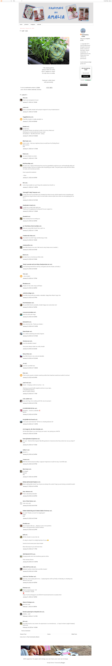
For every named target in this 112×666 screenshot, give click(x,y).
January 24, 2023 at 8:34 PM (30, 377)
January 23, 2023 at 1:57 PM (30, 278)
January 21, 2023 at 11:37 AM (30, 148)
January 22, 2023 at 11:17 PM (30, 230)
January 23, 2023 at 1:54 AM (30, 240)
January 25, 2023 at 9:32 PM (30, 414)
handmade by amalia (85, 35)
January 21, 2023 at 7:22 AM (30, 111)
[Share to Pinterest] (51, 87)
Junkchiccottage (27, 293)
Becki (24, 254)
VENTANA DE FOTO (28, 554)
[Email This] (47, 87)
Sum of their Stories (28, 501)
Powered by (83, 80)
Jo (23, 363)
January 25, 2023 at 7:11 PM (30, 393)
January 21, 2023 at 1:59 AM (30, 102)
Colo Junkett (26, 398)
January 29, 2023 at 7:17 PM (30, 549)
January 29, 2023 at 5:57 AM (30, 518)
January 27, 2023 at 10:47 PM (30, 486)
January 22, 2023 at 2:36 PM (30, 221)
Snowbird (25, 216)
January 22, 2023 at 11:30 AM (30, 211)
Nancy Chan (26, 354)
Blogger (63, 662)
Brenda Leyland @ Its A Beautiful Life (32, 611)
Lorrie (24, 107)
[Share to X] (49, 87)
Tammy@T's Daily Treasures (30, 192)
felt (25, 89)
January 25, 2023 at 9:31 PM (30, 403)
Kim (24, 182)
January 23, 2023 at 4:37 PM (30, 297)
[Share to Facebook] (50, 87)
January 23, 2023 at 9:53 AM (30, 268)
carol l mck (25, 382)
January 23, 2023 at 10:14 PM (30, 326)
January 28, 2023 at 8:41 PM (30, 505)
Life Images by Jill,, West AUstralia (31, 429)
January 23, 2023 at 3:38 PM (30, 288)
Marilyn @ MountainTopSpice (30, 482)
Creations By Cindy (28, 235)
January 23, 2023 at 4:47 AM (30, 249)
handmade (34, 89)
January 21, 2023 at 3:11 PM (30, 158)
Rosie (24, 154)
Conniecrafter (26, 245)
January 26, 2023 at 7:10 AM (30, 444)
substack (39, 24)
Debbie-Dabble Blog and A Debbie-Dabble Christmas (36, 510)
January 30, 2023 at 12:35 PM (30, 561)
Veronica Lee (26, 341)
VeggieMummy (27, 117)
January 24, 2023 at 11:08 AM (30, 368)
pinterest (26, 24)
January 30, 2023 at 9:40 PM (30, 582)
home (21, 24)
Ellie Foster (25, 141)
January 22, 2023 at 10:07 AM (30, 200)
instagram (33, 24)
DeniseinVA (26, 322)
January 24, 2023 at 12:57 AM (30, 336)
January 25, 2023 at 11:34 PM (30, 424)
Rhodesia (25, 283)
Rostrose (25, 587)
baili (24, 534)
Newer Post (23, 634)
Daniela (25, 126)
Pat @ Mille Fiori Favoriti (29, 419)
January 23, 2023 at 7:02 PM (30, 307)
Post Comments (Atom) (33, 637)
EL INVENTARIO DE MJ (28, 408)
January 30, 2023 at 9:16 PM (30, 571)
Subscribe (85, 76)
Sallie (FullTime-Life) (28, 567)
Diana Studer (26, 331)
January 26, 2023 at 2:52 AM (30, 433)
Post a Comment (26, 630)
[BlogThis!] (48, 87)
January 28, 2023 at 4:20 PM (30, 496)
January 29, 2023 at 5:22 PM (30, 529)
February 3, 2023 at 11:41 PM (30, 616)
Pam (24, 373)
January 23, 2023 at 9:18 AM (30, 259)
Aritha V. (25, 450)
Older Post (74, 634)
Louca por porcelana (28, 312)
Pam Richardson (27, 302)
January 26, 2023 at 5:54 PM (30, 454)
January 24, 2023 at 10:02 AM (30, 358)
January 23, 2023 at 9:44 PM (30, 316)
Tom (24, 274)
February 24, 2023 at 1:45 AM (30, 627)
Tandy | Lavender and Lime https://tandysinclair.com (36, 264)
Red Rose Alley (26, 163)
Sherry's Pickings (27, 602)
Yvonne (25, 459)
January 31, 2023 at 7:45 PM (30, 597)
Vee (24, 97)
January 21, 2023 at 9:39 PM (30, 177)
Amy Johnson (26, 491)
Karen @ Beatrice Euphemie (30, 438)
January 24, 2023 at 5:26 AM (30, 348)
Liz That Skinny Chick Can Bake (31, 226)
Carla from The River (28, 576)
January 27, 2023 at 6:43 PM (30, 476)
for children (28, 89)
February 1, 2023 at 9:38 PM (30, 606)
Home (48, 634)
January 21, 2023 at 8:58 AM (30, 121)
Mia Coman (26, 469)
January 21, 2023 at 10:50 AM (30, 136)
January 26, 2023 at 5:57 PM (30, 464)
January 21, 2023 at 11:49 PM (30, 187)
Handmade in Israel (28, 205)
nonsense (39, 89)
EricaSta (25, 523)
